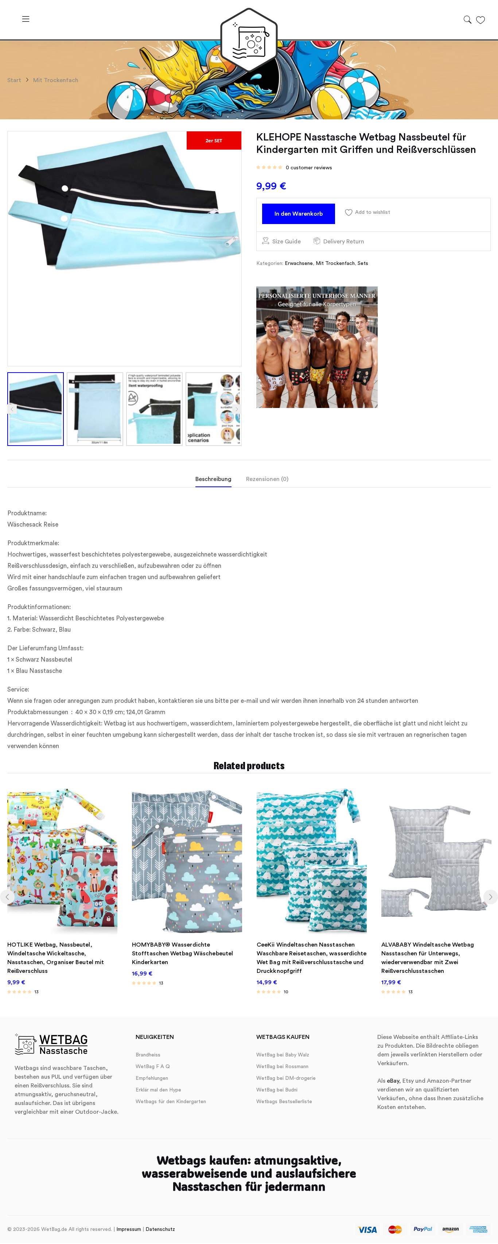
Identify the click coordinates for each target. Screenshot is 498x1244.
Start (14, 80)
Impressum (128, 1229)
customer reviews (309, 167)
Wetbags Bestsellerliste (284, 1101)
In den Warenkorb (299, 214)
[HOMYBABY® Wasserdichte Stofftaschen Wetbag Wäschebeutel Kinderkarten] (187, 861)
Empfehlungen (152, 1078)
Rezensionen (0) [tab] (267, 479)
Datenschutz (160, 1229)
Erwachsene (299, 263)
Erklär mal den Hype (158, 1090)
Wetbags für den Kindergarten (171, 1101)
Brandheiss (148, 1055)
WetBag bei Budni (276, 1090)
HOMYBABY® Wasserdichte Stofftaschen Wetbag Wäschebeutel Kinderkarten (182, 953)
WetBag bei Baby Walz (282, 1055)
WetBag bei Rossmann (282, 1066)
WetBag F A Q (153, 1066)
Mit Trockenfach (55, 80)
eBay (393, 1081)
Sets (363, 263)
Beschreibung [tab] (213, 479)
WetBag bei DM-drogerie (286, 1078)
